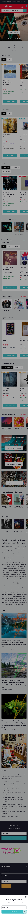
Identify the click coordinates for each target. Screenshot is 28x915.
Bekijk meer (24, 56)
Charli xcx (6, 388)
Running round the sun (8, 137)
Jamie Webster (7, 134)
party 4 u (5, 390)
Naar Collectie (14, 32)
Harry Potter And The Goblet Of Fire (8, 195)
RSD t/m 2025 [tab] (18, 367)
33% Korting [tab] (6, 167)
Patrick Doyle (6, 192)
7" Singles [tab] (16, 246)
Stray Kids (5, 338)
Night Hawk (6, 269)
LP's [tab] (4, 59)
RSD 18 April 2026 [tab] (7, 367)
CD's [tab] (9, 59)
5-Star (4, 340)
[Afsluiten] (26, 897)
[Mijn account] (22, 7)
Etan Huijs (6, 80)
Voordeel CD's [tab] (6, 171)
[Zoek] (25, 10)
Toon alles (24, 610)
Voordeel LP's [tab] (15, 167)
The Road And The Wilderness (7, 83)
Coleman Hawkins (8, 267)
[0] (25, 7)
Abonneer (14, 911)
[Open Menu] (2, 6)
